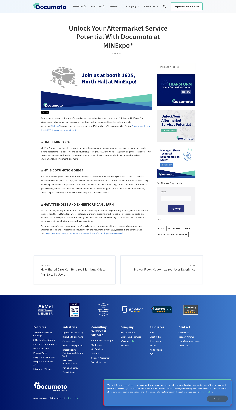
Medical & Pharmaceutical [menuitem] (69, 362)
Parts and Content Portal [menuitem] (45, 344)
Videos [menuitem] (153, 345)
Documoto (116, 53)
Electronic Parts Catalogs (172, 234)
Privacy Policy (206, 392)
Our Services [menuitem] (97, 349)
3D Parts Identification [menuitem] (44, 340)
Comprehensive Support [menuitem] (103, 340)
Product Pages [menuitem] (40, 353)
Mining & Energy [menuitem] (70, 367)
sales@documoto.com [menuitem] (189, 341)
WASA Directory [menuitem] (98, 362)
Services (114, 6)
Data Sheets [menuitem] (155, 341)
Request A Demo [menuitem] (186, 336)
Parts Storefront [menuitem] (41, 348)
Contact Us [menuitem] (184, 332)
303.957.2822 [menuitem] (184, 345)
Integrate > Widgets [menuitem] (42, 369)
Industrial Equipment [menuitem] (72, 345)
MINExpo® (55, 126)
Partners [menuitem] (124, 345)
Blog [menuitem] (152, 332)
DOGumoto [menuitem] (126, 341)
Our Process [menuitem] (97, 344)
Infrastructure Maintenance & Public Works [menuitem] (72, 352)
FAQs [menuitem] (152, 354)
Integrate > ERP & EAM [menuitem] (44, 357)
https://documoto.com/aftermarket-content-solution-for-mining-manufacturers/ (84, 233)
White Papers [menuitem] (156, 349)
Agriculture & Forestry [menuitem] (72, 332)
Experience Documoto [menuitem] (130, 336)
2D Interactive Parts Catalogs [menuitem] (42, 334)
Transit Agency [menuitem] (69, 372)
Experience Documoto (187, 6)
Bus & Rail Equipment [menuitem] (72, 336)
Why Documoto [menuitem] (127, 332)
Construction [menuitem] (68, 341)
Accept (217, 398)
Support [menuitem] (95, 353)
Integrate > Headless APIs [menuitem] (43, 363)
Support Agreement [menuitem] (100, 357)
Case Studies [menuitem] (155, 336)
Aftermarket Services (180, 228)
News (161, 228)
